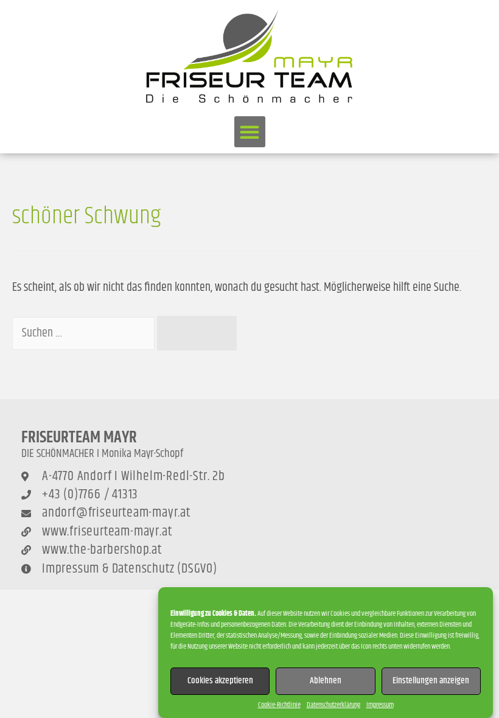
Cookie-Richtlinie (279, 705)
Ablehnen (325, 681)
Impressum (380, 705)
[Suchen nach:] (84, 333)
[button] (249, 131)
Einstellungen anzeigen (431, 681)
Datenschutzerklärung (333, 705)
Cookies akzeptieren (220, 681)
